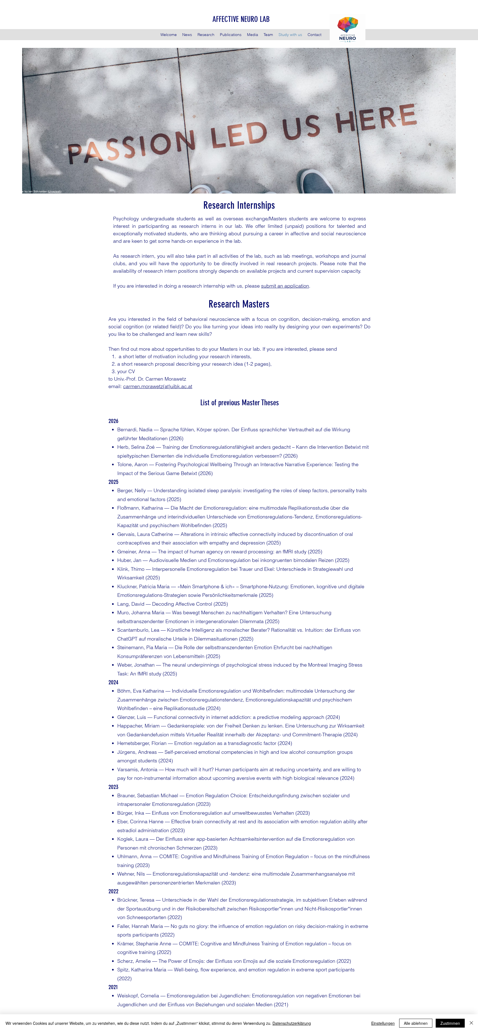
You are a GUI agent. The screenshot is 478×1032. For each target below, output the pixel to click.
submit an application (285, 286)
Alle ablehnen (416, 1023)
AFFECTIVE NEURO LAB (241, 19)
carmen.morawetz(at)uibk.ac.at (157, 386)
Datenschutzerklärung (291, 1023)
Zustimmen (450, 1023)
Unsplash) (54, 191)
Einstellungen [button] (383, 1023)
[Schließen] (471, 1023)
